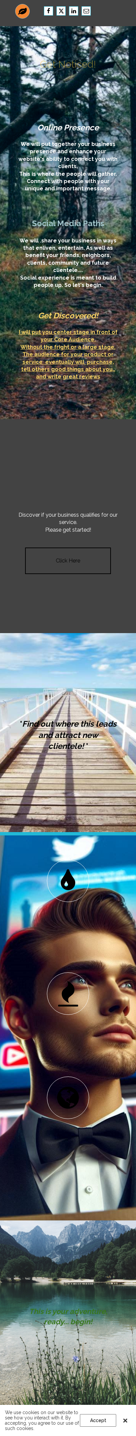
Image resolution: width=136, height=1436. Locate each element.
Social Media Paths (68, 223)
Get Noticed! (68, 64)
